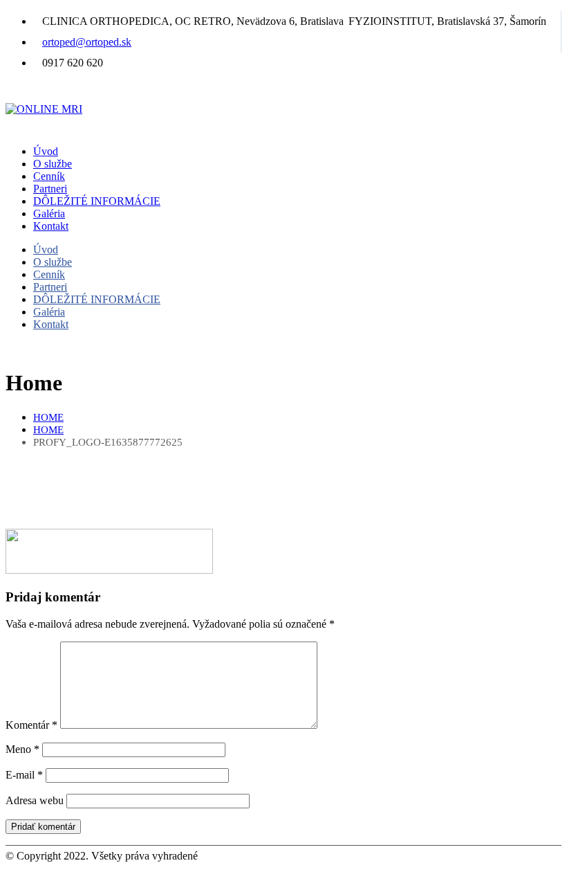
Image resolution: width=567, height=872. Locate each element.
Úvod (45, 151)
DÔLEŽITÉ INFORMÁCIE (96, 201)
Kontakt (50, 226)
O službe (52, 164)
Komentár (31, 725)
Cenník (49, 176)
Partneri (50, 188)
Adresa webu (35, 800)
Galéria (49, 213)
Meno (22, 749)
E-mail (24, 775)
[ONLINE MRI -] (44, 109)
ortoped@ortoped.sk (86, 42)
